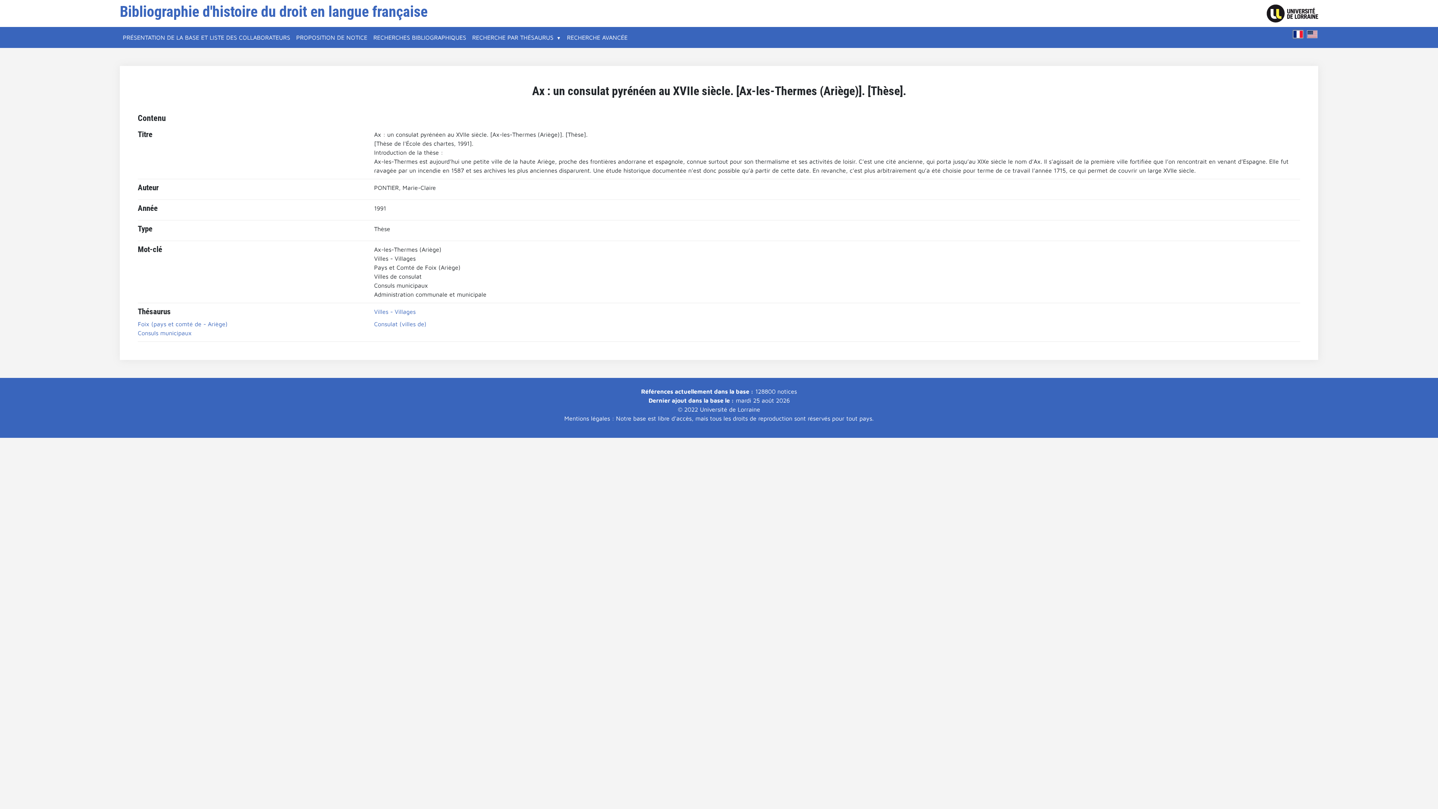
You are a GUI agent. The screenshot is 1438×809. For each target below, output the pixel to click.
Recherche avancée (597, 37)
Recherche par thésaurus (512, 37)
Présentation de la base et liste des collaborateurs (206, 37)
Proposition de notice (331, 37)
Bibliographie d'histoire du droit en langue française (274, 12)
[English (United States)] (1312, 34)
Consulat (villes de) (400, 324)
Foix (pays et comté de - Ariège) (183, 324)
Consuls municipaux (165, 333)
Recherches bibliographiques (419, 37)
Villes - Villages (395, 311)
